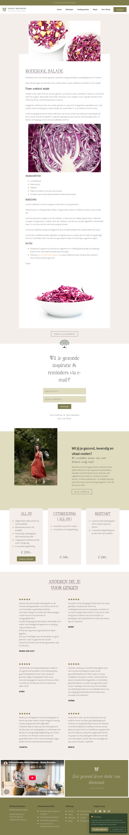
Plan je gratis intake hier (64, 3)
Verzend (64, 406)
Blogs (95, 9)
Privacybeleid (85, 821)
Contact (120, 9)
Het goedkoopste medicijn (49, 817)
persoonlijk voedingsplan (48, 255)
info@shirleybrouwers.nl (18, 819)
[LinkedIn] (104, 811)
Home (59, 9)
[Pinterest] (100, 811)
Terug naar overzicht (64, 334)
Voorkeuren (118, 830)
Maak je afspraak (26, 559)
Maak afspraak (81, 492)
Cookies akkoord (100, 829)
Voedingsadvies (83, 9)
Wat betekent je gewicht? (49, 820)
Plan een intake (85, 811)
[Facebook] (95, 811)
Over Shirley (105, 9)
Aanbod (71, 811)
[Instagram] (109, 811)
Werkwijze (69, 9)
